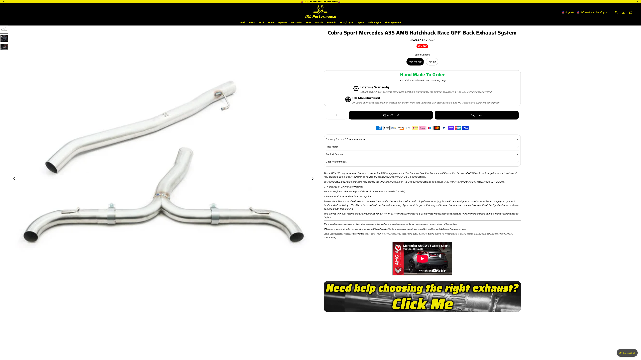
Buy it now (477, 115)
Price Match (332, 146)
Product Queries (334, 154)
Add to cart (393, 115)
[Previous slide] (13, 179)
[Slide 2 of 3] (4, 38)
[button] (584, 12)
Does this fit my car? (336, 162)
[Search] (616, 12)
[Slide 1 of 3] (4, 29)
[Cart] (630, 12)
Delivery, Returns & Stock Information (346, 139)
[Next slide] (313, 179)
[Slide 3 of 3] (4, 47)
